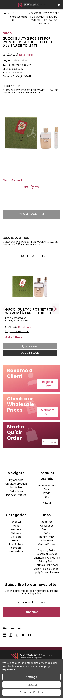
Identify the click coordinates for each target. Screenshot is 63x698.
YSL (47, 496)
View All (46, 503)
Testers (16, 540)
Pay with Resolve (16, 494)
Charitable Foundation (47, 557)
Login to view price (15, 60)
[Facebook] (4, 230)
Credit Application (16, 483)
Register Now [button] (47, 384)
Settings (31, 677)
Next (55, 309)
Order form (16, 491)
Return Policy (46, 536)
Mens (16, 525)
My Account (16, 480)
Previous (4, 309)
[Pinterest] (35, 230)
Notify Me (31, 186)
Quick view (29, 346)
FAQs (47, 533)
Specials (16, 548)
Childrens (16, 533)
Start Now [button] (50, 442)
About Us (46, 522)
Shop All (16, 522)
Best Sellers (16, 544)
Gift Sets (16, 536)
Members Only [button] (47, 412)
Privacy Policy (47, 561)
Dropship (47, 529)
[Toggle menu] (5, 5)
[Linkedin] (29, 230)
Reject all (31, 685)
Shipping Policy (46, 550)
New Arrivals (16, 551)
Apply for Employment (47, 572)
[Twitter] (22, 230)
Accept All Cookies (32, 692)
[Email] (10, 230)
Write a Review (47, 544)
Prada (46, 493)
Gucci (47, 489)
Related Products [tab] (31, 256)
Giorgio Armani (47, 485)
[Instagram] (11, 635)
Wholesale (47, 540)
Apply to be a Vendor (46, 568)
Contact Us (47, 525)
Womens (16, 529)
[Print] (16, 230)
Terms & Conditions (46, 565)
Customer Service (46, 554)
